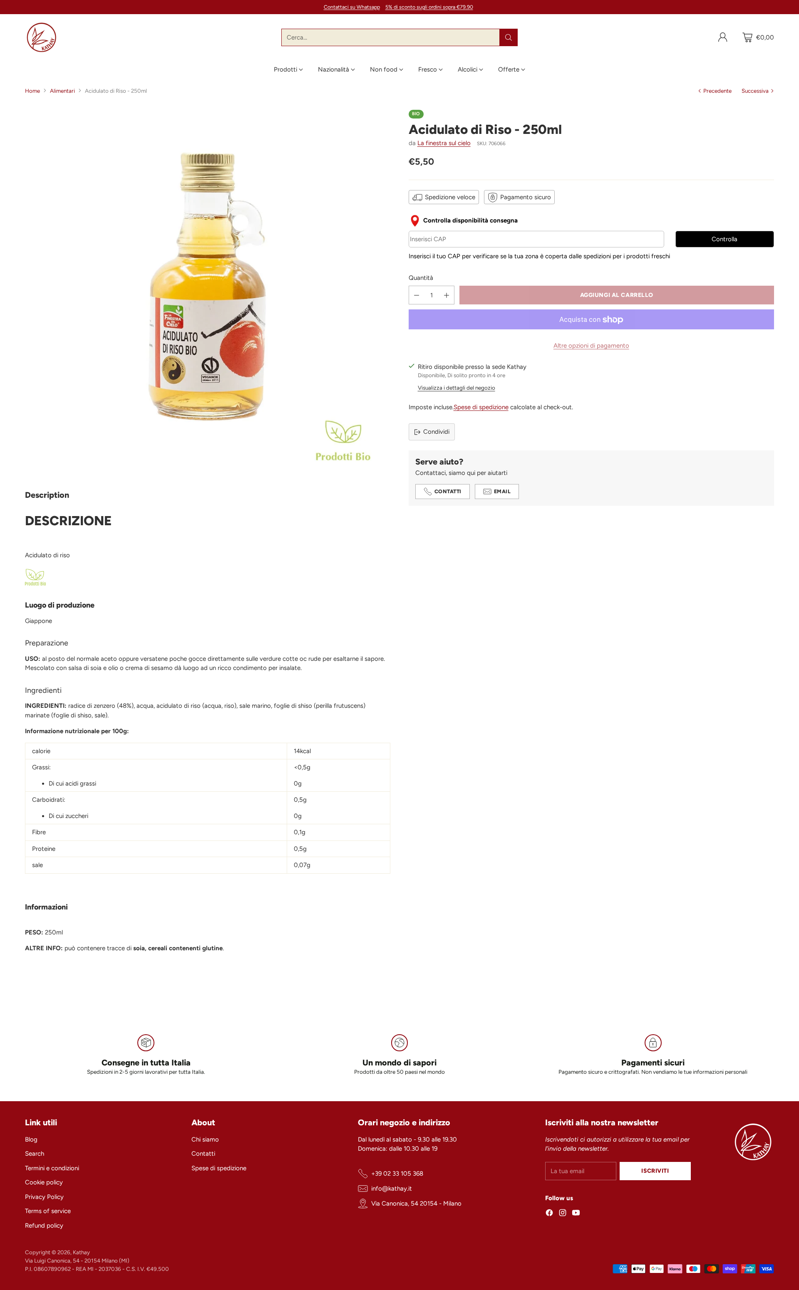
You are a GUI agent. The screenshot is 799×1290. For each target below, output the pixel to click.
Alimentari (62, 90)
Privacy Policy (44, 1197)
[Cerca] (508, 37)
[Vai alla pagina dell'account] (723, 37)
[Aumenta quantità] (446, 295)
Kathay (81, 1252)
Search (34, 1153)
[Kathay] (41, 37)
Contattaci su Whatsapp (352, 7)
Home (32, 90)
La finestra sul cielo (444, 143)
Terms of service (48, 1211)
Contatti (203, 1153)
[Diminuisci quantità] (416, 295)
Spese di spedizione (481, 407)
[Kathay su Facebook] (549, 1214)
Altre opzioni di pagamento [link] (591, 346)
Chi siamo (205, 1139)
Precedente (717, 90)
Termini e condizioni (52, 1168)
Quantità (421, 278)
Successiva (755, 90)
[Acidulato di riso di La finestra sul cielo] (207, 292)
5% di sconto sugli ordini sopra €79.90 (429, 7)
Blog (31, 1139)
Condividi (436, 431)
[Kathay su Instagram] (563, 1214)
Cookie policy (44, 1182)
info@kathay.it (391, 1188)
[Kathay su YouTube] (576, 1214)
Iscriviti (655, 1170)
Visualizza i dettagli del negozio (456, 387)
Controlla (724, 239)
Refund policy (44, 1225)
